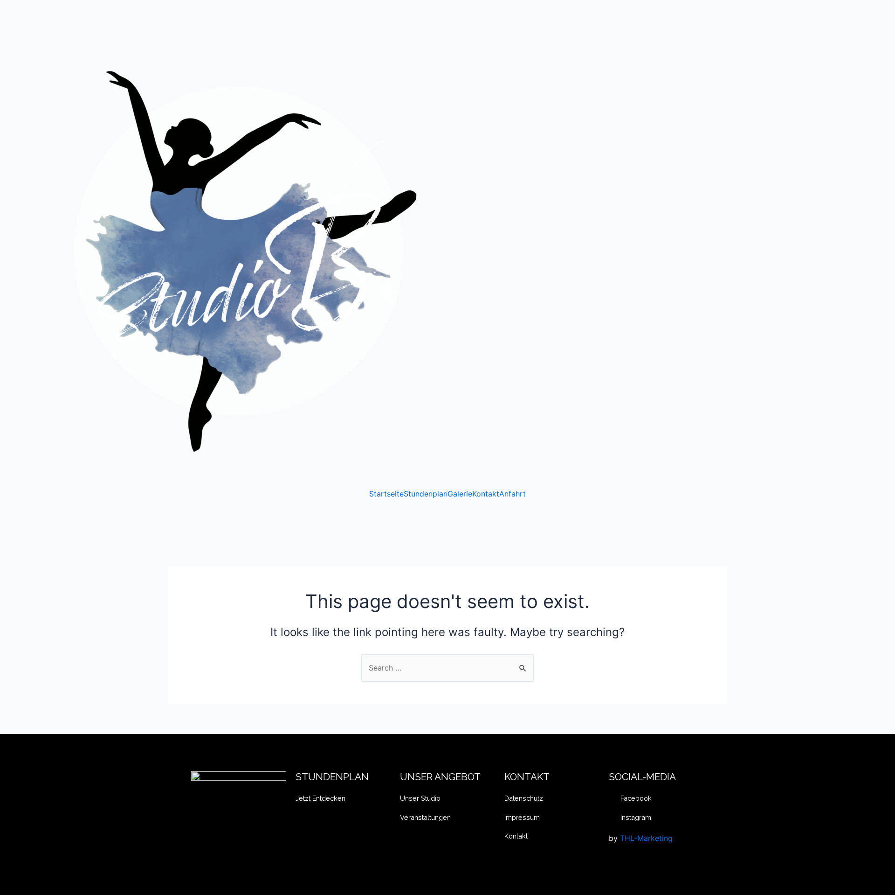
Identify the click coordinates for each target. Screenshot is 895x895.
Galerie (460, 493)
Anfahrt (512, 493)
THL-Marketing (646, 838)
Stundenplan (426, 493)
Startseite (386, 493)
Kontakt (485, 493)
